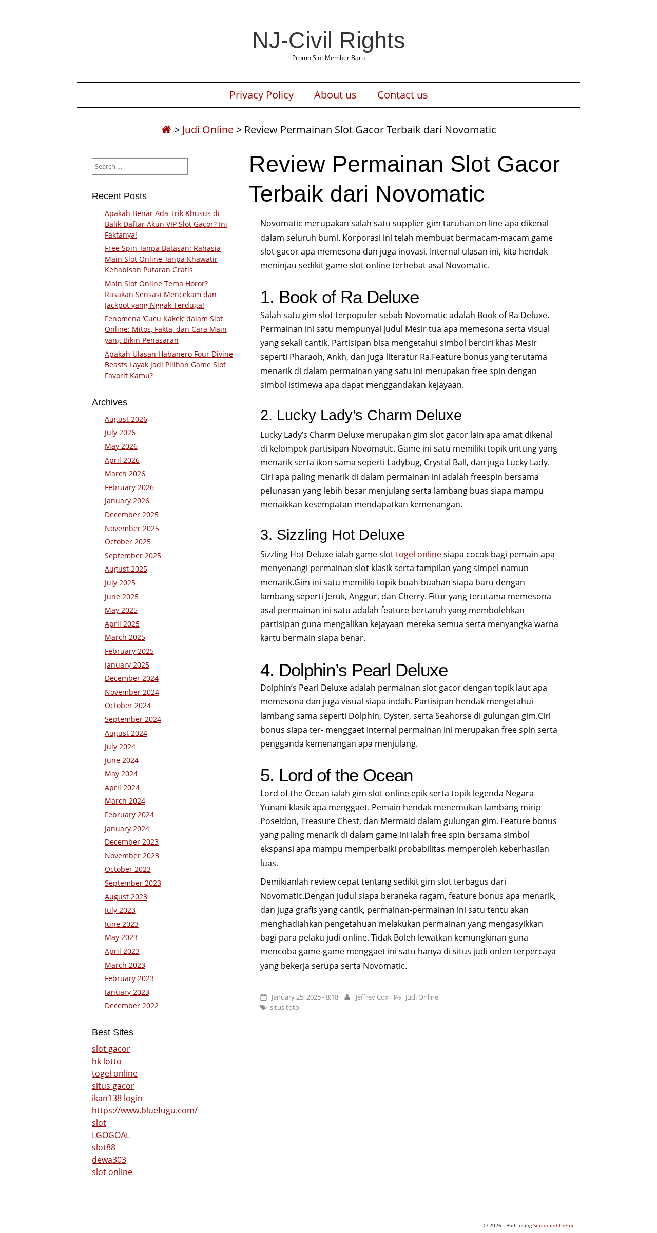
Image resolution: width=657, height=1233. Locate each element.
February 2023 (129, 978)
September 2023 (133, 883)
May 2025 (121, 610)
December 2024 (132, 678)
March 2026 (125, 473)
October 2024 (128, 705)
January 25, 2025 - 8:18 (305, 997)
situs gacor (113, 1085)
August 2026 (126, 419)
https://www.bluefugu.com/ (145, 1110)
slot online (112, 1172)
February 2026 (129, 487)
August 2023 (126, 897)
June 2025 (122, 596)
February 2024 (129, 814)
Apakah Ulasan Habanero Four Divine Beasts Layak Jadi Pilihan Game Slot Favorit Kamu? (169, 364)
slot (99, 1122)
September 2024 (133, 719)
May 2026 (121, 446)
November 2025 (132, 528)
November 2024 (132, 692)
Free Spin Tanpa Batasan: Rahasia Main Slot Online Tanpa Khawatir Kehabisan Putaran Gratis (163, 259)
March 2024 (125, 801)
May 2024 (121, 773)
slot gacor (111, 1048)
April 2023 (122, 951)
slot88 (103, 1147)
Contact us (402, 95)
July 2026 (120, 432)
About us (335, 95)
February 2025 (129, 651)
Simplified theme (554, 1225)
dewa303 (109, 1159)
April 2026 (122, 460)
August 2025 (126, 569)
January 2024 (127, 828)
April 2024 (122, 787)
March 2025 (125, 637)
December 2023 (132, 842)
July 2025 (120, 583)
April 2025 (122, 624)
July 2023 (120, 910)
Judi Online (208, 129)
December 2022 (132, 1005)
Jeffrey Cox (372, 997)
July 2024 (120, 746)
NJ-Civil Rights (328, 40)
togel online (418, 554)
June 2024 (122, 760)
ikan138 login (117, 1098)
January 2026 (127, 500)
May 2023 (121, 937)
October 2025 (128, 541)
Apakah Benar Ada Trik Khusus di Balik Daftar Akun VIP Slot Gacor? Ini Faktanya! (166, 224)
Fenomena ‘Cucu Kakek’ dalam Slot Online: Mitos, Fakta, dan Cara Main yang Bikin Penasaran (166, 329)
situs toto (284, 1007)
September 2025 (133, 555)
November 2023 (132, 855)
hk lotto (107, 1061)
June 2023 (122, 924)
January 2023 (127, 992)
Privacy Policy (261, 95)
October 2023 (128, 869)
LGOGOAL (111, 1135)
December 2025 (132, 514)
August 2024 (126, 733)
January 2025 (127, 665)
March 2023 (125, 965)
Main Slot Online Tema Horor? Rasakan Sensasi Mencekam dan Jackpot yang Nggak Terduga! (161, 294)
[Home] (166, 129)
